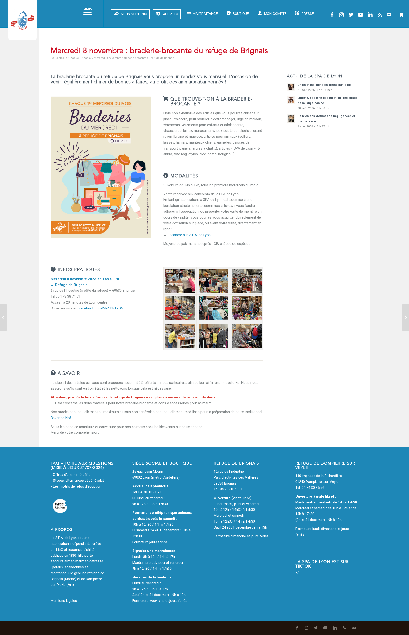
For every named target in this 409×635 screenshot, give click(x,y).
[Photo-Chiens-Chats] (180, 308)
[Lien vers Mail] (389, 14)
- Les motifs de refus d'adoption (76, 486)
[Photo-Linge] (180, 281)
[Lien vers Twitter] (351, 14)
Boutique (240, 14)
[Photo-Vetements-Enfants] (213, 308)
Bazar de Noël (61, 418)
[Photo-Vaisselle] (213, 281)
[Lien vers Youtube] (360, 14)
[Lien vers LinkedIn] (370, 14)
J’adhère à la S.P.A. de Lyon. (190, 235)
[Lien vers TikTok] (297, 573)
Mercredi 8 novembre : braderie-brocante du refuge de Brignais (159, 50)
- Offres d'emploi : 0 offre (71, 474)
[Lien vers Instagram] (341, 14)
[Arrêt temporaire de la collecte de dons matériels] (3, 317)
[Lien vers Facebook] (332, 14)
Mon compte (274, 14)
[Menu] (86, 13)
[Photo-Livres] (180, 336)
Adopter (170, 14)
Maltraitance (205, 14)
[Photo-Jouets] (246, 308)
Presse (307, 14)
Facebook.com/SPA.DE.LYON (101, 308)
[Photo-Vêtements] (213, 336)
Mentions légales (64, 601)
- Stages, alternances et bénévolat (77, 480)
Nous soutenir (134, 14)
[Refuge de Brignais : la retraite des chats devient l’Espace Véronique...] (405, 317)
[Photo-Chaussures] (246, 336)
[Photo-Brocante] (246, 281)
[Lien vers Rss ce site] (379, 14)
